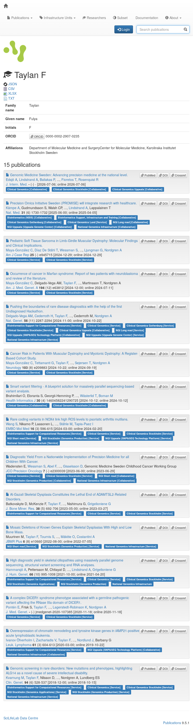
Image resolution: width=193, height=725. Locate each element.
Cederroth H (44, 315)
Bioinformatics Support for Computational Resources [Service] (44, 325)
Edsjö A (11, 179)
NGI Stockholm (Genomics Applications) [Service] (37, 692)
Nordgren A (113, 250)
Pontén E (13, 607)
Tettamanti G (44, 362)
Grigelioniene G (99, 503)
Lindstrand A (28, 179)
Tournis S (47, 536)
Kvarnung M (15, 677)
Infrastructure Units (58, 17)
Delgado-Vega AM (19, 315)
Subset (122, 17)
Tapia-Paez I (83, 423)
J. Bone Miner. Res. (20, 508)
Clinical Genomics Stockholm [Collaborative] (80, 189)
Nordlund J (85, 640)
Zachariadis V (46, 640)
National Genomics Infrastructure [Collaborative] (107, 227)
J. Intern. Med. (17, 184)
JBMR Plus (14, 541)
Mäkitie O (68, 536)
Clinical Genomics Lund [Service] (88, 222)
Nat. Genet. (14, 320)
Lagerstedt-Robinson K (70, 607)
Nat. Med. (13, 212)
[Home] (5, 6)
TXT (11, 98)
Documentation (146, 17)
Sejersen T (83, 362)
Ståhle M (65, 423)
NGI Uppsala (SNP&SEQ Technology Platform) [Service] (138, 438)
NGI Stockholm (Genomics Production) (84, 584)
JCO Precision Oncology (24, 470)
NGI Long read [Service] (130, 330)
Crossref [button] (180, 175)
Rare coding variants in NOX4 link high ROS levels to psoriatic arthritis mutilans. (68, 419)
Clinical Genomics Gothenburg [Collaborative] (34, 222)
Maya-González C (19, 250)
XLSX (11, 93)
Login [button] (125, 29)
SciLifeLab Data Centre (21, 718)
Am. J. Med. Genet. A (22, 287)
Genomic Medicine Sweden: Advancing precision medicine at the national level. (68, 174)
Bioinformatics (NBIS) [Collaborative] (29, 217)
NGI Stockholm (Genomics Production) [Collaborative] (39, 480)
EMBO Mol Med (17, 428)
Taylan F (69, 283)
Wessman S (69, 250)
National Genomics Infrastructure (132, 584)
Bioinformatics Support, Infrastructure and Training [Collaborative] (97, 217)
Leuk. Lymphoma (19, 644)
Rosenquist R (88, 179)
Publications (20, 17)
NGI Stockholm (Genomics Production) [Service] (71, 438)
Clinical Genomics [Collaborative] (27, 189)
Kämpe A (13, 207)
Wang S (11, 423)
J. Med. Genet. (17, 611)
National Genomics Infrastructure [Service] (32, 339)
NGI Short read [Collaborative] (116, 476)
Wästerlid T (88, 395)
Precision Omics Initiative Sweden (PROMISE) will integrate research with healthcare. (73, 203)
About (174, 17)
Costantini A (86, 536)
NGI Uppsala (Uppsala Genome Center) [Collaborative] (39, 227)
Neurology (13, 367)
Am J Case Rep (17, 254)
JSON (12, 84)
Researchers (96, 17)
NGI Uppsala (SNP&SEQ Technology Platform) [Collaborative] (44, 335)
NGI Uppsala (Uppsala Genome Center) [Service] (115, 335)
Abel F (51, 466)
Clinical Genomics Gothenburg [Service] (150, 325)
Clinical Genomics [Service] (24, 259)
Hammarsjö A (16, 569)
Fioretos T (68, 179)
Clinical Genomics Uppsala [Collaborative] (137, 189)
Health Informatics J (21, 400)
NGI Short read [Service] (22, 438)
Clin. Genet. (15, 682)
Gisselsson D (73, 466)
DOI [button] (165, 175)
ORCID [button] (38, 136)
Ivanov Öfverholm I (20, 640)
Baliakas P (47, 179)
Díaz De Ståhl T (46, 250)
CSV (11, 88)
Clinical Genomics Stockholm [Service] (69, 259)
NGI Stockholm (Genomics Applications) (31, 584)
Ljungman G (93, 250)
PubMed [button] (149, 175)
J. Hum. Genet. (17, 574)
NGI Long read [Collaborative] (130, 222)
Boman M (106, 395)
